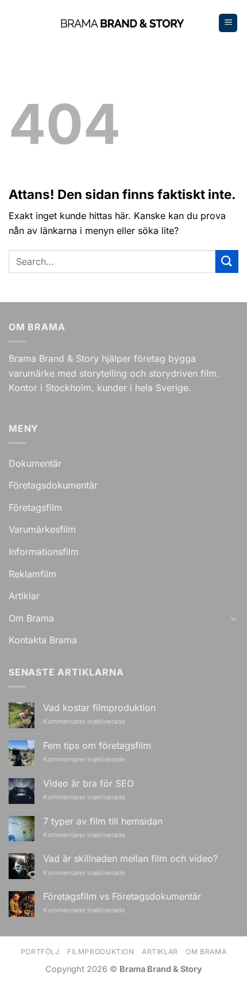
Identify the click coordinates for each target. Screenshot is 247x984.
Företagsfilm (35, 507)
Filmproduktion (100, 951)
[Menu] (228, 23)
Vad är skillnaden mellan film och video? (130, 858)
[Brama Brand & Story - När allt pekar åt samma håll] (123, 23)
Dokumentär (35, 463)
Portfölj (40, 951)
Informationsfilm (44, 551)
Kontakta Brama (43, 640)
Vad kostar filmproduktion (99, 707)
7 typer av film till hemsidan (103, 821)
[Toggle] (233, 618)
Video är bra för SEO (88, 783)
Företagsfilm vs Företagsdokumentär (122, 896)
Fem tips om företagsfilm (97, 745)
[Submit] (226, 261)
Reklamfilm (32, 574)
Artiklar (24, 596)
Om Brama (31, 618)
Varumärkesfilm (42, 529)
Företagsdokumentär (53, 485)
